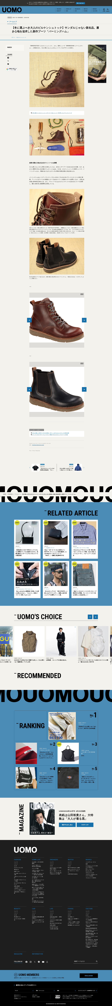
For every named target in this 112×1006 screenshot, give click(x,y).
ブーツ (13, 37)
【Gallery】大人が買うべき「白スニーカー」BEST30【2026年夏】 (87, 727)
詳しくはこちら (80, 3)
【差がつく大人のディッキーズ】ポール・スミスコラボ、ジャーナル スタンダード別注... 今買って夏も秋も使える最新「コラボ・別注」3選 (88, 779)
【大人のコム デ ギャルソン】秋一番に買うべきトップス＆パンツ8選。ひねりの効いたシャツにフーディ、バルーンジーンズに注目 (84, 552)
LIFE (76, 11)
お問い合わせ (34, 995)
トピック (47, 589)
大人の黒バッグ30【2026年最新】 (88, 753)
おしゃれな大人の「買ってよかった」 (25, 589)
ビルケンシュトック (21, 37)
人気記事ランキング (49, 547)
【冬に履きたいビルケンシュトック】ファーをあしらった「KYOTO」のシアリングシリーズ (52, 113)
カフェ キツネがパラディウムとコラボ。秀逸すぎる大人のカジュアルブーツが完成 (50, 434)
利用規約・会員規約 (36, 996)
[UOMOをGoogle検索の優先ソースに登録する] (11, 69)
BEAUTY (59, 11)
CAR (67, 11)
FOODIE (85, 11)
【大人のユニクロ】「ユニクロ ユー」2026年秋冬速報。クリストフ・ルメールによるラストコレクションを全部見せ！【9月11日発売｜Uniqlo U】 (46, 755)
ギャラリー (81, 724)
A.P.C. (82, 755)
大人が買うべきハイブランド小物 (81, 547)
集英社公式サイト (17, 995)
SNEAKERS (77, 9)
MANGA (95, 9)
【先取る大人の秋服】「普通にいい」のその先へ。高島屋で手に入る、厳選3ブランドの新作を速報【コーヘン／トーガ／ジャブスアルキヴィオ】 (61, 661)
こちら (86, 998)
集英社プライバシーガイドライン (20, 996)
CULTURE (95, 11)
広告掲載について (17, 998)
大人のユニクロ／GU (45, 750)
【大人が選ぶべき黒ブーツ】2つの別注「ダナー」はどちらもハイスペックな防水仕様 (50, 433)
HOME (4, 494)
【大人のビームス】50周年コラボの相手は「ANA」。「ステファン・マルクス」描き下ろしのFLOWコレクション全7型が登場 (46, 779)
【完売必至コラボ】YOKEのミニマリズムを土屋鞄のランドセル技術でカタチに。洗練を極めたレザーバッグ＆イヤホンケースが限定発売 (27, 552)
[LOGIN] (104, 9)
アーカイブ (13, 22)
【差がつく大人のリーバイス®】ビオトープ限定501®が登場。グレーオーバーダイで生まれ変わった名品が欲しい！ (84, 593)
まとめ (83, 774)
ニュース (19, 547)
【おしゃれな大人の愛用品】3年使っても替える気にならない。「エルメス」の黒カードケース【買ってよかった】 (27, 593)
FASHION (59, 9)
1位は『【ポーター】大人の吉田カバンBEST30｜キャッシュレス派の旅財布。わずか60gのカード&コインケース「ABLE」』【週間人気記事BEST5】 (55, 552)
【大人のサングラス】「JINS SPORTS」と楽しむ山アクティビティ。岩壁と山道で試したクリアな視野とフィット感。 (55, 593)
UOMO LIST (68, 9)
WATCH (85, 9)
